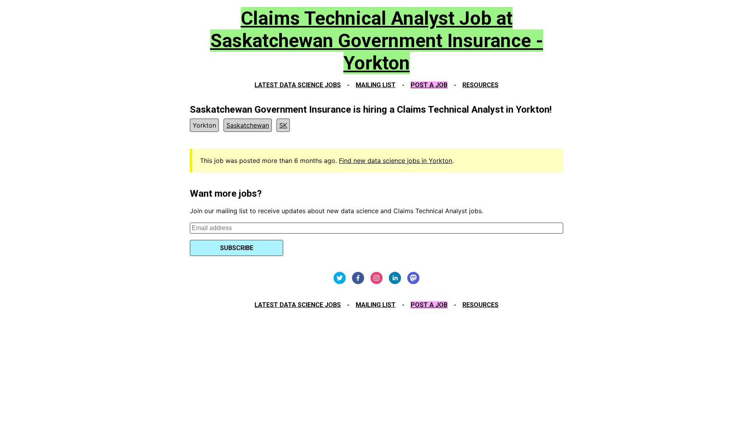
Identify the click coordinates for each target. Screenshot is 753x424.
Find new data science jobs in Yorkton (395, 160)
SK (283, 125)
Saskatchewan (247, 125)
